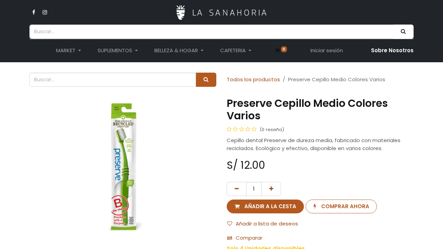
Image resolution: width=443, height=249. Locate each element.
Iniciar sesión (326, 50)
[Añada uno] (271, 189)
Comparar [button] (249, 237)
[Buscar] (403, 32)
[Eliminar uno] (236, 189)
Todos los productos (253, 79)
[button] (265, 207)
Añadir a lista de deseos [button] (267, 223)
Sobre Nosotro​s (392, 50)
